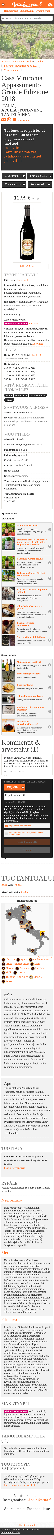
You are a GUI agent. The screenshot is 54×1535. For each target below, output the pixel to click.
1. (31, 927)
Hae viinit (34, 323)
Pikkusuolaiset (37, 395)
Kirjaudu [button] (13, 787)
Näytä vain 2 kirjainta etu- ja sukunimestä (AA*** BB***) (26, 833)
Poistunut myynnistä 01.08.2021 (21, 66)
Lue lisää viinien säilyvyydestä (20, 1485)
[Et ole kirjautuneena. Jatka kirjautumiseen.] (50, 4)
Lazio (37, 964)
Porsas (9, 400)
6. (29, 921)
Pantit (35, 355)
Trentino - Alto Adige (17, 977)
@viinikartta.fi (39, 1500)
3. (22, 916)
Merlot (7, 1252)
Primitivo (9, 1319)
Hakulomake (11, 11)
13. (23, 910)
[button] (3, 4)
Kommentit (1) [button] (12, 184)
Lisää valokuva (26, 266)
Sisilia (9, 972)
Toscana (22, 972)
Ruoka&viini (27, 11)
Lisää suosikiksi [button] (12, 176)
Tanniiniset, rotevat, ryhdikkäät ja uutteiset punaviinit (22, 156)
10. (21, 921)
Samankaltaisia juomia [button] (41, 184)
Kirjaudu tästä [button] (39, 176)
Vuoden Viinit (11, 70)
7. (9, 913)
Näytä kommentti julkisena (20, 826)
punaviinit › (19, 61)
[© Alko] (27, 232)
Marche (10, 968)
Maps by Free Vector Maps (45, 957)
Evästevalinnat (27, 1525)
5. (27, 930)
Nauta (9, 395)
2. (41, 933)
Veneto (9, 981)
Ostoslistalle (22, 120)
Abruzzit (10, 959)
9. (31, 950)
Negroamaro (11, 1200)
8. (13, 937)
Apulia (39, 61)
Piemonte (25, 968)
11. (21, 905)
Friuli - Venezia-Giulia (17, 964)
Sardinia (39, 968)
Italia (30, 61)
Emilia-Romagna (42, 959)
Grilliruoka (21, 395)
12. (26, 924)
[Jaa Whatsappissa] (9, 119)
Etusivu (6, 61)
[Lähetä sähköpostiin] (3, 119)
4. (27, 907)
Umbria (38, 977)
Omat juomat (43, 11)
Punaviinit (13, 148)
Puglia (24, 892)
